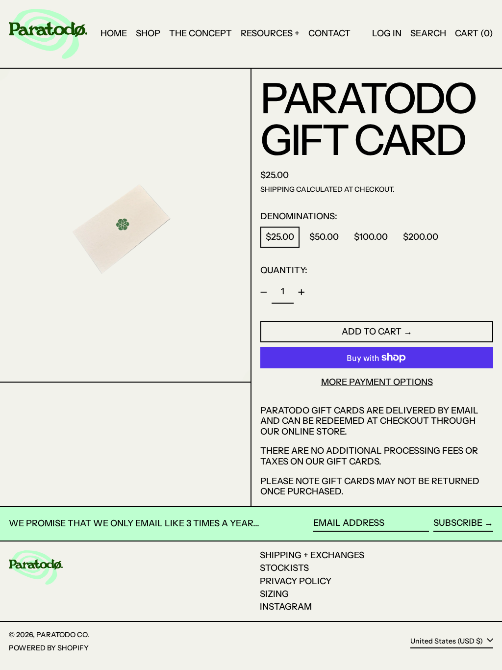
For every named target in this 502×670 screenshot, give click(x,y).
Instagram (286, 606)
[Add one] (301, 292)
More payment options (377, 382)
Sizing (274, 594)
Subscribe (457, 522)
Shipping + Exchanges (312, 555)
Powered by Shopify (49, 648)
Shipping (277, 189)
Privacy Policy (295, 581)
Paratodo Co (61, 634)
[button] (428, 34)
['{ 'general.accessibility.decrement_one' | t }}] (264, 292)
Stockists (284, 568)
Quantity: (283, 270)
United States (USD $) (447, 641)
